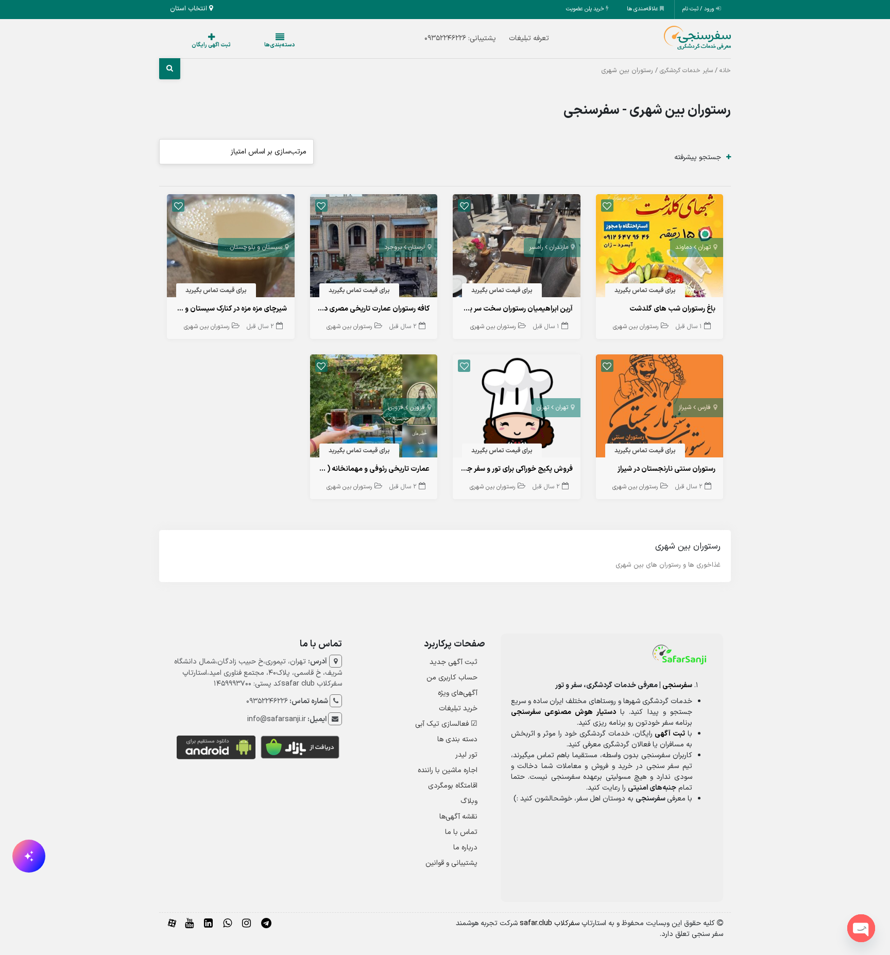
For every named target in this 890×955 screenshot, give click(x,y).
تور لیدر (466, 754)
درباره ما (465, 847)
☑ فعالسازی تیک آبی (446, 724)
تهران (704, 247)
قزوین (417, 407)
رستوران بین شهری (635, 326)
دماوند (683, 247)
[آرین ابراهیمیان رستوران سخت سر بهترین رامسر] (516, 248)
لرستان (416, 247)
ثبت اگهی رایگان (200, 45)
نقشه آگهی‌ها (458, 816)
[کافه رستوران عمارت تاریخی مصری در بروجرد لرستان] (374, 248)
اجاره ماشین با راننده (447, 770)
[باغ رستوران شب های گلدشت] (660, 248)
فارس (704, 407)
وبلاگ (468, 801)
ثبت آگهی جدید (453, 662)
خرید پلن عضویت (586, 9)
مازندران (559, 247)
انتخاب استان (189, 9)
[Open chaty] (861, 928)
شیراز (684, 407)
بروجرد (393, 247)
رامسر (536, 247)
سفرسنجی (677, 685)
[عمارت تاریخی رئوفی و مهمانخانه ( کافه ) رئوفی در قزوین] (374, 408)
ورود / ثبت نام (699, 9)
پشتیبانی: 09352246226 (439, 38)
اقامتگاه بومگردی (452, 785)
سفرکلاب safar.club (549, 923)
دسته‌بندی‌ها (248, 45)
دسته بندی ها (457, 739)
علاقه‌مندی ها (643, 9)
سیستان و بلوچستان (256, 247)
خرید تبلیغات (458, 708)
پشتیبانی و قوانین (451, 863)
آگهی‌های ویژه (457, 693)
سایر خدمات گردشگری (686, 70)
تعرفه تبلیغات (508, 38)
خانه (725, 70)
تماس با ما (461, 832)
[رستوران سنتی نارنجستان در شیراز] (660, 408)
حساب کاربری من (451, 677)
